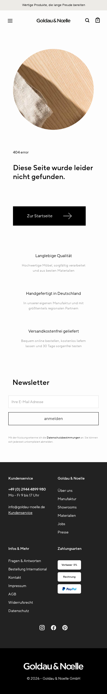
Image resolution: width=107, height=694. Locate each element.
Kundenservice (20, 512)
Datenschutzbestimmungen (63, 438)
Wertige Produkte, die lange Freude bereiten (53, 5)
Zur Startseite (39, 216)
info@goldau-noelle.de (26, 507)
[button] (12, 21)
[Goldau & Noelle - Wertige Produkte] (53, 21)
